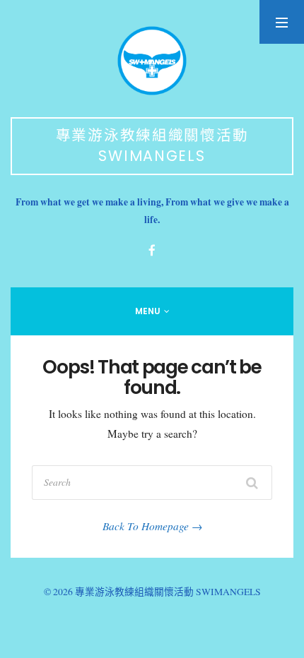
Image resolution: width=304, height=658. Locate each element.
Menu (147, 311)
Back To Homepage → (152, 526)
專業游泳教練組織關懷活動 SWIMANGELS (152, 145)
